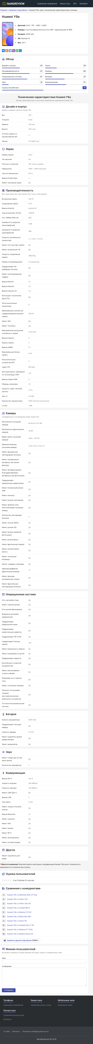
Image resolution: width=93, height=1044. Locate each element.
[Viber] (13, 50)
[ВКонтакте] (3, 50)
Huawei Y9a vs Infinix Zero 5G (19, 903)
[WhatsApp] (17, 50)
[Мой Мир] (20, 50)
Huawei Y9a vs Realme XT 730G (20, 929)
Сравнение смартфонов (47, 4)
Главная (3, 10)
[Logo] (14, 3)
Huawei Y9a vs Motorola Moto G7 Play (22, 895)
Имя (4, 958)
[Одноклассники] (6, 50)
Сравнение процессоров (13, 1015)
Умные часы (65, 4)
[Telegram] (10, 50)
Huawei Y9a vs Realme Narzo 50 (20, 934)
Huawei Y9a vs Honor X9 (17, 921)
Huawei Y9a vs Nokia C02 (17, 899)
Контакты (16, 1031)
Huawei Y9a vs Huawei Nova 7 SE (20, 925)
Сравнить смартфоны (18, 10)
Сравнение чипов (65, 1005)
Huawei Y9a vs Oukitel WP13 (18, 908)
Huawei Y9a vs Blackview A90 (19, 916)
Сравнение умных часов (41, 1005)
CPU (75, 4)
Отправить (9, 990)
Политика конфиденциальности (35, 1031)
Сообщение (6, 966)
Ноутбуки (83, 4)
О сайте (6, 1031)
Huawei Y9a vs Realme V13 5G (19, 912)
